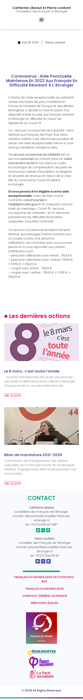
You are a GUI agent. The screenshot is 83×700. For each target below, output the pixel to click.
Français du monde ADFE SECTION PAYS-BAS (44, 579)
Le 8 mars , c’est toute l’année (31, 371)
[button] (41, 19)
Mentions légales (44, 603)
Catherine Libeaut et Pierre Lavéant (41, 7)
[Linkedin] (48, 530)
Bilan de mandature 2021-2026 (33, 454)
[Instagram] (43, 530)
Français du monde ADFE (44, 589)
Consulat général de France (44, 596)
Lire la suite (12, 395)
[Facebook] (38, 530)
